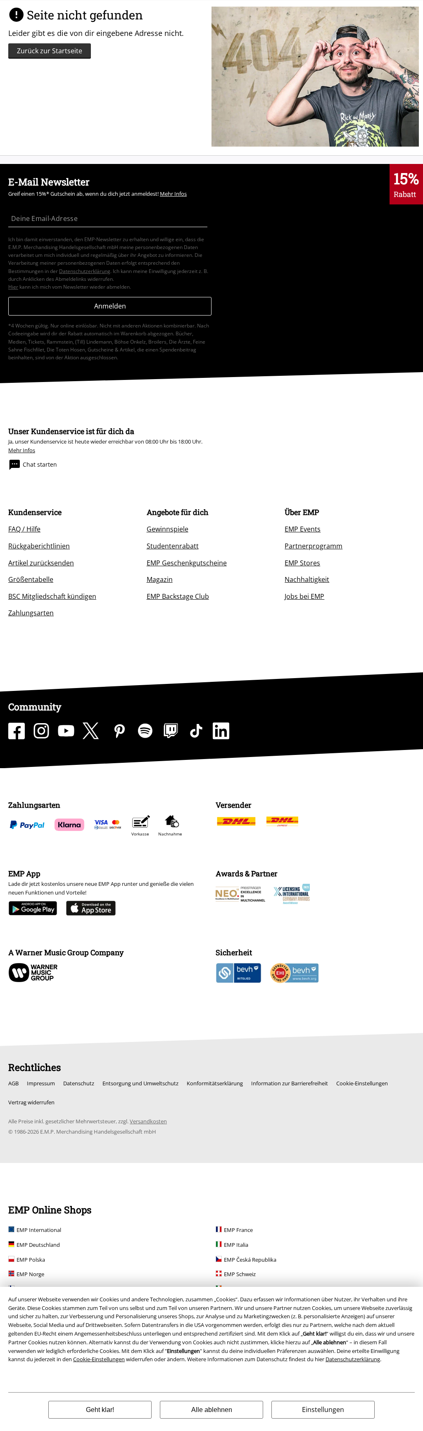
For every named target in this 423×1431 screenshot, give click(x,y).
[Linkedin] (221, 731)
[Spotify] (145, 731)
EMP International (39, 1230)
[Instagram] (41, 731)
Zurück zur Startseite (49, 50)
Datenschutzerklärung (353, 1359)
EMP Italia (236, 1244)
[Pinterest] (119, 731)
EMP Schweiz (240, 1274)
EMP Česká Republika (250, 1259)
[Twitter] (93, 731)
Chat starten (40, 464)
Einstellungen (323, 1409)
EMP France (238, 1230)
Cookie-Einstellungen (99, 1359)
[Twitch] (171, 731)
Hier (13, 286)
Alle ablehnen (211, 1409)
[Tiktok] (196, 731)
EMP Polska (31, 1259)
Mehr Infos (173, 193)
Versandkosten (148, 1121)
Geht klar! (100, 1409)
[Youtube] (66, 731)
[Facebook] (16, 731)
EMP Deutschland (38, 1244)
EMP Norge (30, 1274)
